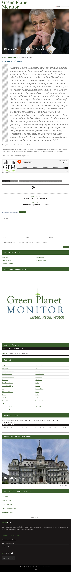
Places (37, 392)
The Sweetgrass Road (8, 543)
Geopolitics (14, 181)
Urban (3, 404)
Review (37, 395)
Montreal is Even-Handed (14, 478)
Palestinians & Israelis (47, 181)
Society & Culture (6, 401)
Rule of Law (5, 398)
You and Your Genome (41, 260)
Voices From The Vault (8, 407)
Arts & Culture (39, 365)
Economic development (8, 377)
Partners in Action (6, 500)
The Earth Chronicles (7, 512)
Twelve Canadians (40, 257)
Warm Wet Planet (6, 260)
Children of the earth (7, 504)
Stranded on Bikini (8, 425)
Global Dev (5, 380)
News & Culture (39, 389)
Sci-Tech (38, 398)
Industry (38, 386)
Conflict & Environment (8, 371)
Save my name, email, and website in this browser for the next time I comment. (25, 242)
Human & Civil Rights (7, 386)
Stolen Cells (5, 546)
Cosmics (38, 371)
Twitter (35, 569)
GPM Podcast (39, 380)
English (59, 6)
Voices (37, 404)
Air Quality (5, 365)
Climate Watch (5, 496)
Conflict (37, 368)
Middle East (23, 181)
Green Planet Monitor (10, 57)
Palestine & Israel (33, 181)
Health (37, 383)
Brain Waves (5, 257)
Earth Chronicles (40, 374)
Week (10, 349)
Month (16, 349)
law (3, 389)
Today (5, 349)
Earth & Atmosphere (7, 374)
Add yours (23, 212)
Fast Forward (39, 377)
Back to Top (34, 517)
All (22, 349)
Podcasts (58, 181)
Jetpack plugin (5, 353)
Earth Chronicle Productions (9, 508)
